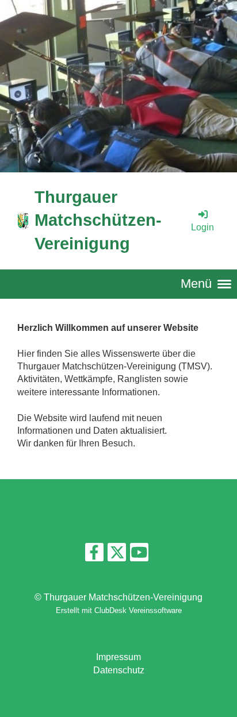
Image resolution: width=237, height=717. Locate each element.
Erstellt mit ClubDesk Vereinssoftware (119, 610)
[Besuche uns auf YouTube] (139, 555)
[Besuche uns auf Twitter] (117, 555)
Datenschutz (118, 670)
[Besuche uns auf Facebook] (94, 555)
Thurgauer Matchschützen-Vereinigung (98, 220)
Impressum (118, 657)
